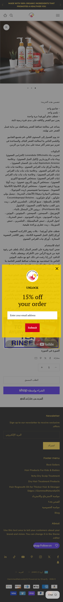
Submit (32, 327)
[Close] (57, 269)
